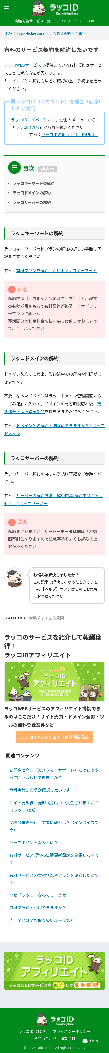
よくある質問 (52, 617)
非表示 (47, 168)
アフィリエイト (68, 20)
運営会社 (68, 1038)
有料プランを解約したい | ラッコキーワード (56, 270)
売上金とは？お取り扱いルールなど (41, 920)
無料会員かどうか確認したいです (39, 790)
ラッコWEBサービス (22, 65)
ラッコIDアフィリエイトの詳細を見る (54, 737)
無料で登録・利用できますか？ (37, 907)
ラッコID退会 (27, 127)
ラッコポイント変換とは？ (33, 842)
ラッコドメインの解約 (32, 192)
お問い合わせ (45, 1038)
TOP (90, 20)
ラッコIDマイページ (29, 120)
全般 (33, 617)
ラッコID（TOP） (33, 1031)
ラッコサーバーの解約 (32, 202)
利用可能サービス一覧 (33, 20)
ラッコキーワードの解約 (34, 183)
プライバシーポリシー (72, 1031)
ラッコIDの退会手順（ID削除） (69, 134)
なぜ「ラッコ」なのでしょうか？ (39, 895)
